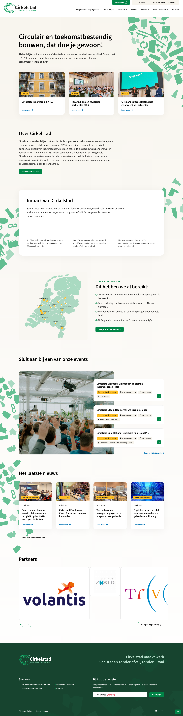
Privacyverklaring (25, 711)
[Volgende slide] (29, 625)
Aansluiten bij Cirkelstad (164, 2)
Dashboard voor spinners (31, 688)
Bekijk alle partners (150, 624)
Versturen (156, 694)
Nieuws (144, 9)
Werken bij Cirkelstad (65, 684)
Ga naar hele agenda (153, 453)
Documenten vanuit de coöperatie (35, 684)
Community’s (108, 9)
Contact (175, 9)
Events (134, 9)
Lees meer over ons (30, 171)
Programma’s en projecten (87, 9)
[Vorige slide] (21, 625)
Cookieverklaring (42, 711)
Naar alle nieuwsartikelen (34, 537)
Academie (119, 2)
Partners (121, 9)
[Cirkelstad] (20, 8)
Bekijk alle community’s (109, 329)
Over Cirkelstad (159, 9)
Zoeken (142, 2)
